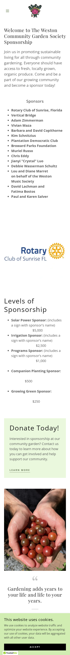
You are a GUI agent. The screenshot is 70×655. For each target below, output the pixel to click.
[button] (8, 10)
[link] (35, 11)
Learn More (20, 470)
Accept (35, 647)
